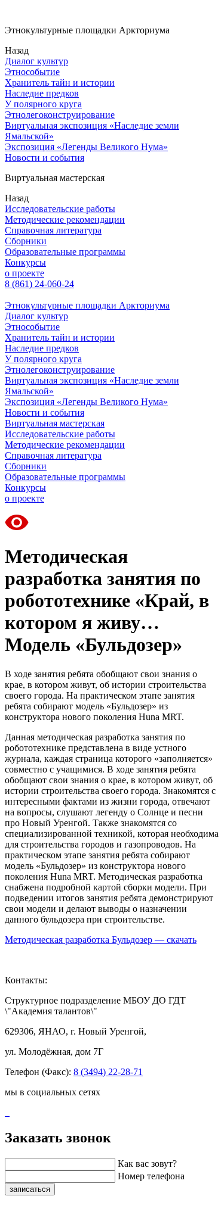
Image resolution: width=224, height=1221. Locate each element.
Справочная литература (53, 230)
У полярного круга (43, 104)
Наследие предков (42, 93)
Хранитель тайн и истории (60, 82)
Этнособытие (32, 72)
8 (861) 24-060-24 (39, 284)
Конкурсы (25, 262)
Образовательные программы (65, 252)
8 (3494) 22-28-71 (108, 1072)
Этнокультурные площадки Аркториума (87, 305)
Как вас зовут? (147, 1163)
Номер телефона (151, 1176)
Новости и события (44, 157)
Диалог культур (36, 61)
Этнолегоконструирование (60, 115)
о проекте (24, 273)
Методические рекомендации (65, 219)
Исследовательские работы (60, 209)
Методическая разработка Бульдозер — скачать (101, 940)
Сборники (26, 241)
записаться (30, 1189)
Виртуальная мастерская (55, 423)
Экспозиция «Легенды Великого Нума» (86, 147)
